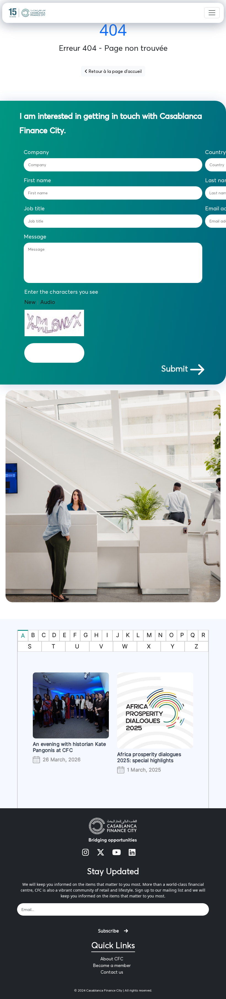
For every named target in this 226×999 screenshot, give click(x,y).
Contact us (112, 972)
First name (37, 180)
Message (35, 236)
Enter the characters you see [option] (61, 291)
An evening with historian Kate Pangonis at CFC (69, 747)
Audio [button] (47, 301)
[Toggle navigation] (212, 12)
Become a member (112, 965)
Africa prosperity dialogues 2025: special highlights (149, 757)
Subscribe (108, 931)
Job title (34, 208)
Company (36, 152)
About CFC (111, 958)
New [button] (30, 301)
